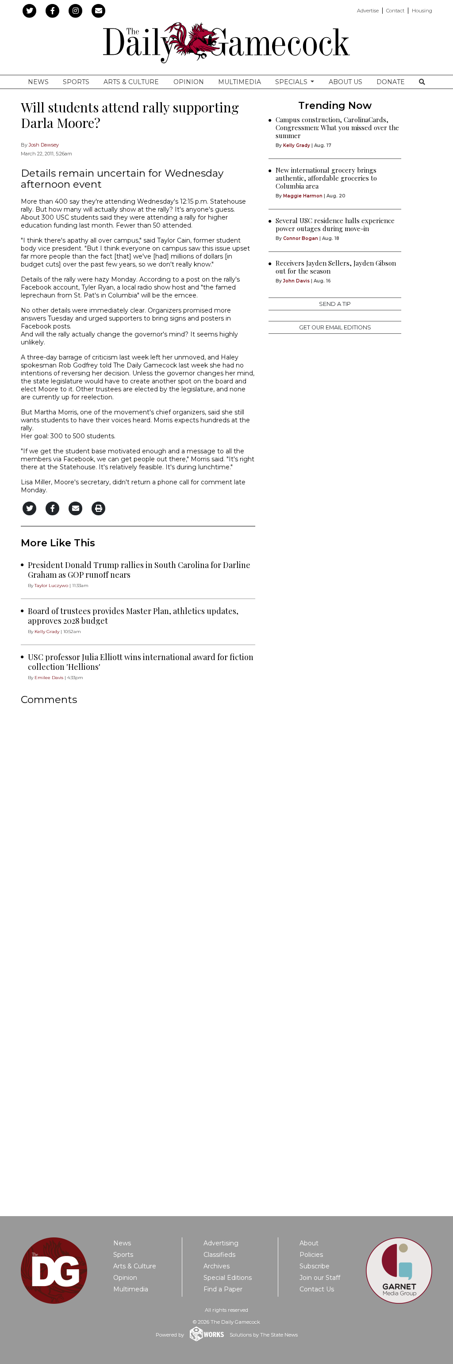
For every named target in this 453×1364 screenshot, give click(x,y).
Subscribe (314, 1266)
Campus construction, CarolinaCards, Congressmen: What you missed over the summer (337, 127)
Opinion (188, 82)
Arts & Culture (131, 82)
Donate (390, 82)
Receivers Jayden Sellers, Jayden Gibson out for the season (336, 267)
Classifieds (219, 1255)
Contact (395, 11)
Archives (216, 1266)
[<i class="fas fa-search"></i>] (422, 82)
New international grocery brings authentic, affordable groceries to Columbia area (326, 178)
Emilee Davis (49, 677)
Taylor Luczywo (51, 585)
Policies (311, 1255)
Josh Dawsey (44, 145)
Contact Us (316, 1289)
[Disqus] (138, 830)
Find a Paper (222, 1289)
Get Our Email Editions (335, 327)
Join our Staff (319, 1278)
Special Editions (227, 1278)
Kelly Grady (47, 631)
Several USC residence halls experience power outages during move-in (335, 224)
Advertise (368, 11)
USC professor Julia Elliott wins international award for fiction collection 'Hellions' (140, 662)
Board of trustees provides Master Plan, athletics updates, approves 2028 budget (133, 616)
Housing (422, 11)
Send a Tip (335, 304)
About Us (345, 82)
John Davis (296, 281)
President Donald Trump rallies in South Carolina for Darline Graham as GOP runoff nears (139, 570)
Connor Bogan (300, 238)
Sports (76, 82)
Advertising (220, 1243)
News (38, 82)
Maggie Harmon (302, 196)
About (309, 1243)
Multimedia (239, 82)
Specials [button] (292, 82)
